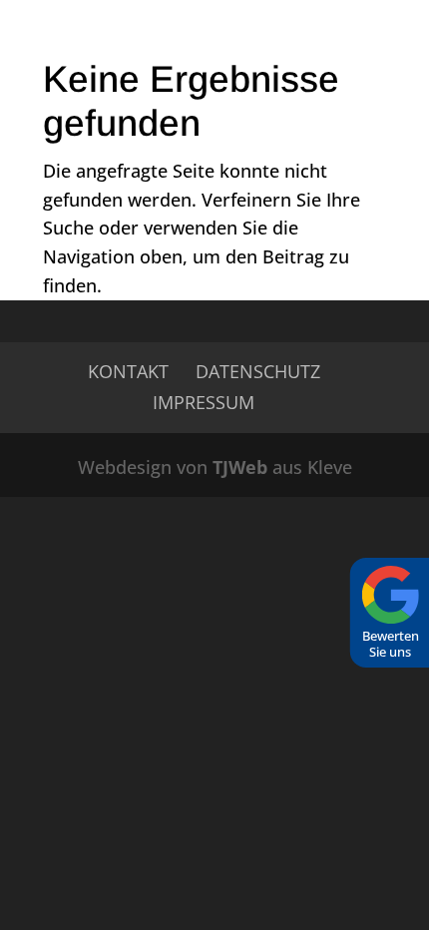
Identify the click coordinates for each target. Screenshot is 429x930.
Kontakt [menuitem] (128, 371)
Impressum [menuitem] (203, 402)
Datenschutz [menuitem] (258, 371)
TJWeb (240, 467)
